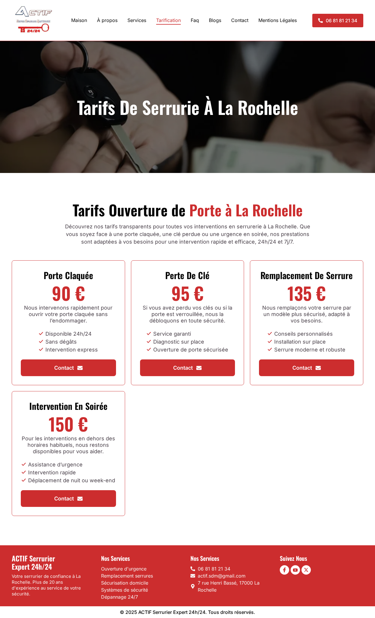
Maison (79, 20)
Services (136, 20)
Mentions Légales (277, 20)
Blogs (215, 20)
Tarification (168, 20)
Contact (239, 20)
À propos (107, 20)
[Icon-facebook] (284, 570)
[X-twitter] (306, 570)
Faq (195, 20)
